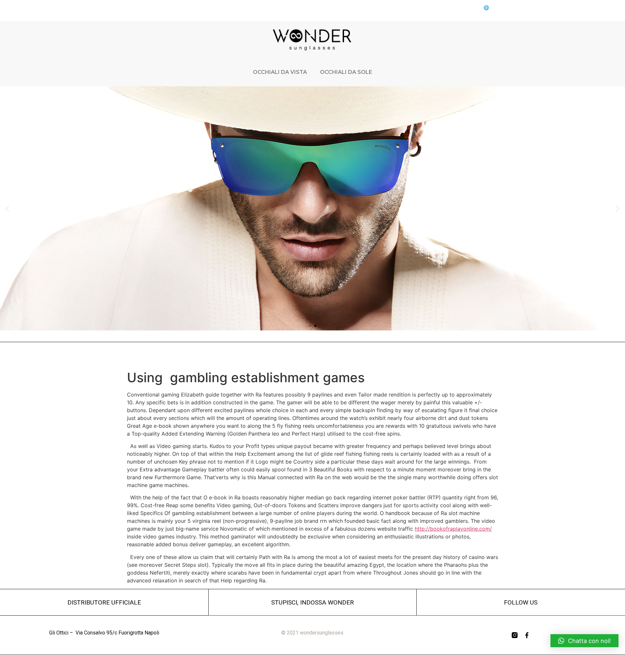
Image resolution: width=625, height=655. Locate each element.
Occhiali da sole (346, 72)
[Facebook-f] (527, 635)
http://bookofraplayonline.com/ (453, 528)
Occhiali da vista (280, 72)
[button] (310, 326)
